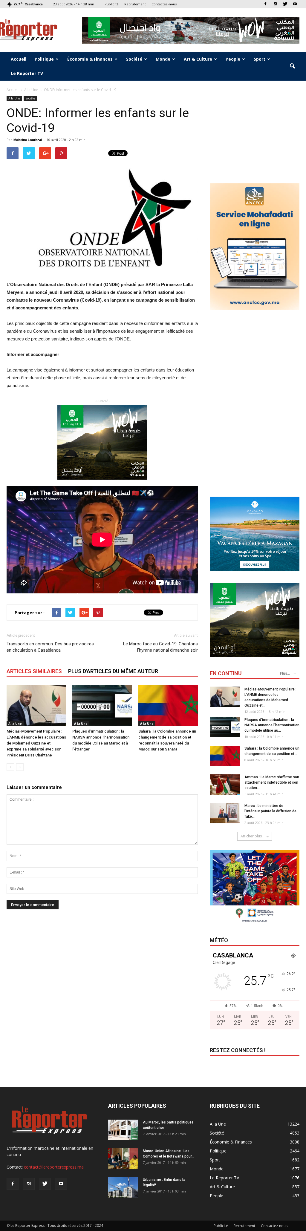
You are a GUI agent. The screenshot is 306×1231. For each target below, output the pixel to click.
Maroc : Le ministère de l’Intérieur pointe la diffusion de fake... (270, 811)
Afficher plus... (252, 836)
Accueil (18, 59)
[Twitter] (285, 4)
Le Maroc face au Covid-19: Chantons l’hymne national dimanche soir (160, 647)
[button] (292, 66)
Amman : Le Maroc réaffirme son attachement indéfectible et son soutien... (271, 782)
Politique (44, 59)
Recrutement (135, 4)
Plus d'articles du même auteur (113, 671)
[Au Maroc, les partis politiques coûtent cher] (123, 1130)
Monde (163, 59)
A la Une (14, 98)
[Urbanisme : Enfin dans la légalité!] (123, 1187)
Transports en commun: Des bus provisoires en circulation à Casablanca (50, 647)
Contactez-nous (164, 4)
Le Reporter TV (27, 73)
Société (134, 59)
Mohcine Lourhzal (27, 140)
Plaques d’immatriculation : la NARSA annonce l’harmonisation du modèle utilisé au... (271, 725)
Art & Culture (198, 59)
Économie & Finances (90, 59)
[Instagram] (275, 4)
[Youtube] (294, 4)
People (233, 59)
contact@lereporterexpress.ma (54, 1167)
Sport (259, 59)
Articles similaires (34, 671)
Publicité (112, 4)
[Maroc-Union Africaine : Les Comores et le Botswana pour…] (123, 1158)
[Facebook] (265, 4)
